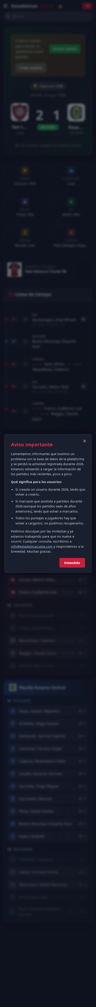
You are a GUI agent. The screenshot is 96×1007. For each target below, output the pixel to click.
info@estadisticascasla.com (32, 546)
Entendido (72, 563)
